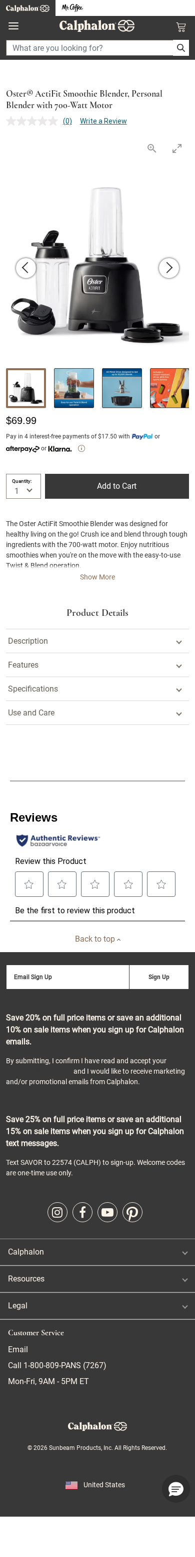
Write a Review (103, 121)
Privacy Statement (39, 1071)
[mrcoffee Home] (73, 8)
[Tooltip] (82, 448)
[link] (58, 1212)
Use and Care (31, 712)
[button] (176, 1489)
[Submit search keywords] (181, 48)
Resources (26, 1278)
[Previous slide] (26, 268)
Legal (18, 1305)
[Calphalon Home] (28, 8)
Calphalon (26, 1252)
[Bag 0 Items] (181, 27)
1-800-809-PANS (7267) (64, 1365)
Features (23, 665)
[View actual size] (151, 148)
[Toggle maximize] (176, 148)
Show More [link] (97, 577)
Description (28, 641)
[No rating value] (34, 121)
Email (18, 1349)
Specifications (33, 689)
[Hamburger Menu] (13, 26)
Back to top (96, 939)
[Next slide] (169, 268)
